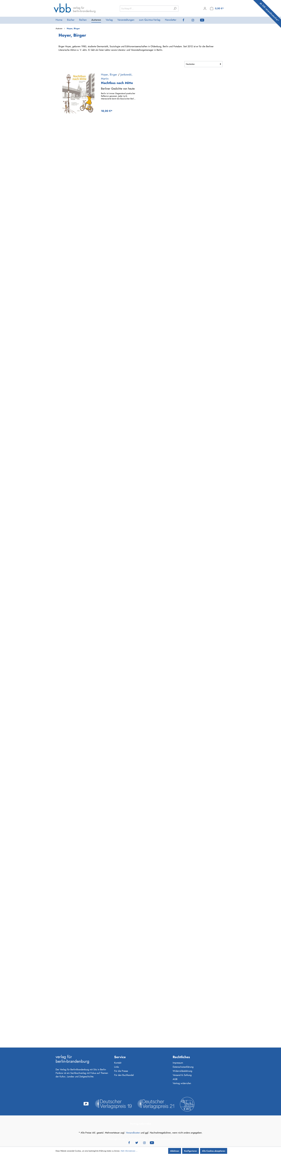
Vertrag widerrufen (182, 1083)
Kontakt (117, 1062)
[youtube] (204, 20)
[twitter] (136, 1142)
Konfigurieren (190, 1150)
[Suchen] (175, 9)
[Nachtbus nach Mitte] (78, 92)
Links (116, 1067)
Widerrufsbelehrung (182, 1071)
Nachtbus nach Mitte (117, 83)
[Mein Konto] (205, 8)
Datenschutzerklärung (183, 1067)
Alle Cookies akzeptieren (213, 1150)
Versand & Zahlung (182, 1075)
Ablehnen (174, 1150)
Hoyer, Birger (109, 74)
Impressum (178, 1062)
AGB (175, 1079)
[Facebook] (185, 20)
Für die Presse (121, 1071)
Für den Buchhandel (124, 1075)
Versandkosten (133, 1132)
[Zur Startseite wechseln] (75, 8)
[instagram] (195, 20)
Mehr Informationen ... (129, 1151)
